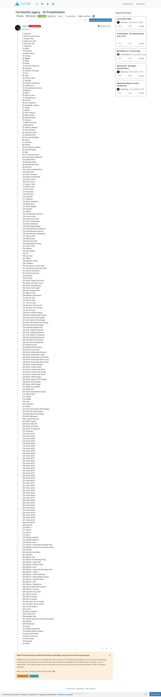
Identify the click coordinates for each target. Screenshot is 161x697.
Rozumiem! (155, 694)
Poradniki (43, 16)
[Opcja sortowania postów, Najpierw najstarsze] (85, 20)
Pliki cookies (90, 688)
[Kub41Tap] (118, 89)
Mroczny (124, 22)
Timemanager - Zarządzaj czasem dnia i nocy (130, 35)
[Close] (110, 655)
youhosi (25, 26)
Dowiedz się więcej (64, 694)
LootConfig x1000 (124, 19)
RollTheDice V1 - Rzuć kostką (128, 51)
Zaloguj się (34, 676)
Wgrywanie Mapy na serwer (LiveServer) (128, 84)
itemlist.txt (26, 29)
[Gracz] (118, 22)
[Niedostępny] (18, 28)
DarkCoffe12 (126, 54)
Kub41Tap (125, 89)
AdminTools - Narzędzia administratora (126, 67)
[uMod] (118, 54)
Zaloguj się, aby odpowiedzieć (100, 20)
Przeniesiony (32, 16)
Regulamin (80, 688)
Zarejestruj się (23, 676)
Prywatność (70, 688)
